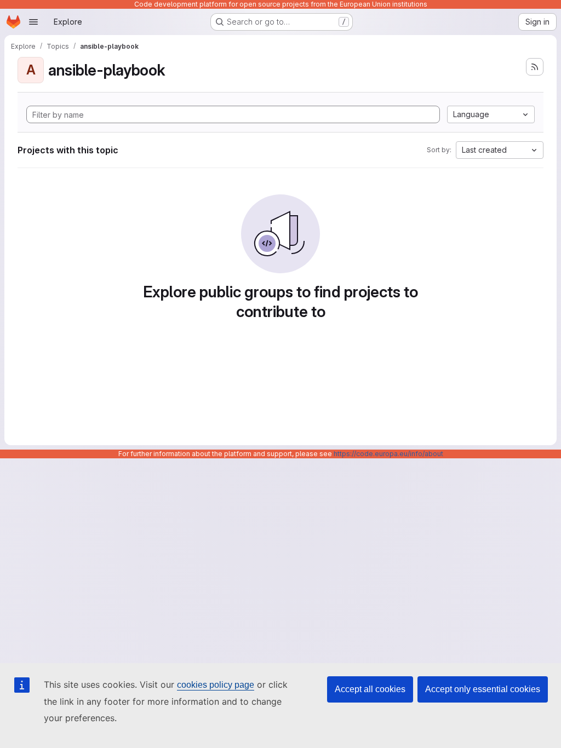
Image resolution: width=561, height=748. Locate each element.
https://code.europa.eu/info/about (388, 454)
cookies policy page (215, 684)
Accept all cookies (370, 689)
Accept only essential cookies (482, 689)
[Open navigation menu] (33, 22)
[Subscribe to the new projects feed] (534, 67)
